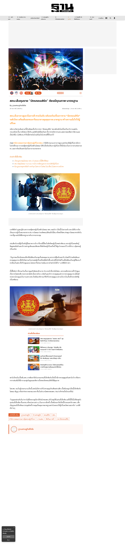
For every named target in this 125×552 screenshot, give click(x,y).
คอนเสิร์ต (47, 415)
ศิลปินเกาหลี (50, 419)
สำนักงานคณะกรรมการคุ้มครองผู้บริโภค (22, 419)
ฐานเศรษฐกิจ (26, 415)
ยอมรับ (8, 536)
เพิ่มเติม (4, 533)
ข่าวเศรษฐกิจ (37, 415)
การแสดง (40, 419)
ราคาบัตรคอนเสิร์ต (62, 419)
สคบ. (54, 415)
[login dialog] (114, 18)
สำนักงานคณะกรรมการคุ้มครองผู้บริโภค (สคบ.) (28, 143)
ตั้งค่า (8, 540)
